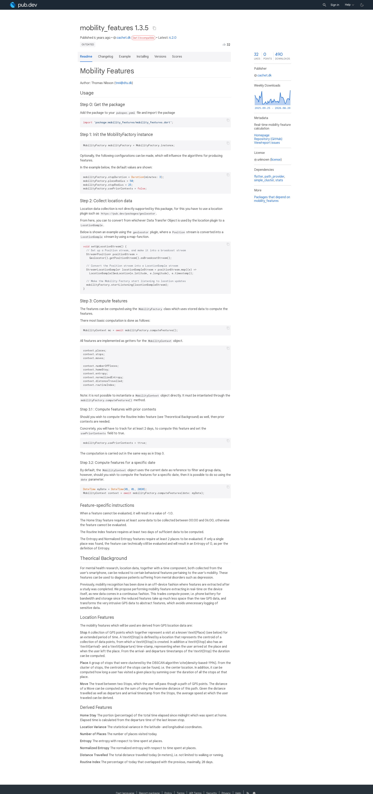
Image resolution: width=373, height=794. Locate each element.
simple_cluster (264, 180)
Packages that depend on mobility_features (272, 199)
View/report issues (267, 143)
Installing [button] (143, 57)
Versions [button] (160, 57)
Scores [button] (177, 57)
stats (279, 180)
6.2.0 (172, 38)
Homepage (261, 135)
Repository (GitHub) (268, 139)
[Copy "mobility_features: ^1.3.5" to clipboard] (154, 28)
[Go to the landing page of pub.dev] (23, 5)
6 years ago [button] (102, 38)
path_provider (274, 177)
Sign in (335, 5)
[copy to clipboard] (228, 120)
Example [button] (125, 57)
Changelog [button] (105, 57)
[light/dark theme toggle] (362, 5)
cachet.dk (124, 38)
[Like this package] (224, 44)
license (276, 160)
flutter (258, 177)
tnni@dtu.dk (123, 83)
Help (348, 4)
